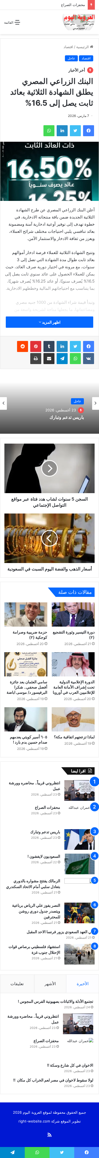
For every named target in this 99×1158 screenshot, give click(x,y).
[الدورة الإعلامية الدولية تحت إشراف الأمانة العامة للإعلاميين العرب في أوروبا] (73, 664)
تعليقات (17, 983)
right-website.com (34, 1121)
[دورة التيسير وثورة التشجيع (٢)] (73, 614)
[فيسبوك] (88, 346)
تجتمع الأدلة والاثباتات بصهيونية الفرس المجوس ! (55, 1001)
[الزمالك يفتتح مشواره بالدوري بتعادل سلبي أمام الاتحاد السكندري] (79, 888)
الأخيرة (83, 983)
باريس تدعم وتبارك (66, 417)
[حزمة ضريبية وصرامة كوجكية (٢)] (25, 614)
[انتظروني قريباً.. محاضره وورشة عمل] (79, 790)
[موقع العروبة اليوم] (79, 22)
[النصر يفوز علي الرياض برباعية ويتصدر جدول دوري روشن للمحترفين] (79, 913)
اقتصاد (68, 47)
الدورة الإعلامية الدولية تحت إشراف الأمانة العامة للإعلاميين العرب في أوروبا (74, 687)
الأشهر (50, 983)
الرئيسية (83, 47)
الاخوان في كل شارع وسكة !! (69, 1065)
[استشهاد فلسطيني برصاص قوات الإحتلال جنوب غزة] (79, 954)
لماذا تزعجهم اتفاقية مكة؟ (74, 736)
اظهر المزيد (51, 322)
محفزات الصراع (73, 4)
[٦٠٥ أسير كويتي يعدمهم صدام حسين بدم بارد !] (25, 719)
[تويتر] (75, 346)
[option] (49, 403)
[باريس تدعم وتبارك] (79, 839)
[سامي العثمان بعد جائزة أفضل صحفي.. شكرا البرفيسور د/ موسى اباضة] (25, 664)
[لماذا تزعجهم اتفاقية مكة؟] (73, 719)
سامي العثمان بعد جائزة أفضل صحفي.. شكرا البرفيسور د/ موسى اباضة (27, 687)
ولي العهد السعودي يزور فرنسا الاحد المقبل (61, 931)
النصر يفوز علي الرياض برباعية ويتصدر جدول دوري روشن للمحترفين (36, 911)
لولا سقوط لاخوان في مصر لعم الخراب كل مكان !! (52, 1080)
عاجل (71, 58)
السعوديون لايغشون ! (43, 856)
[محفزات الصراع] (79, 815)
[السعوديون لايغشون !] (79, 864)
